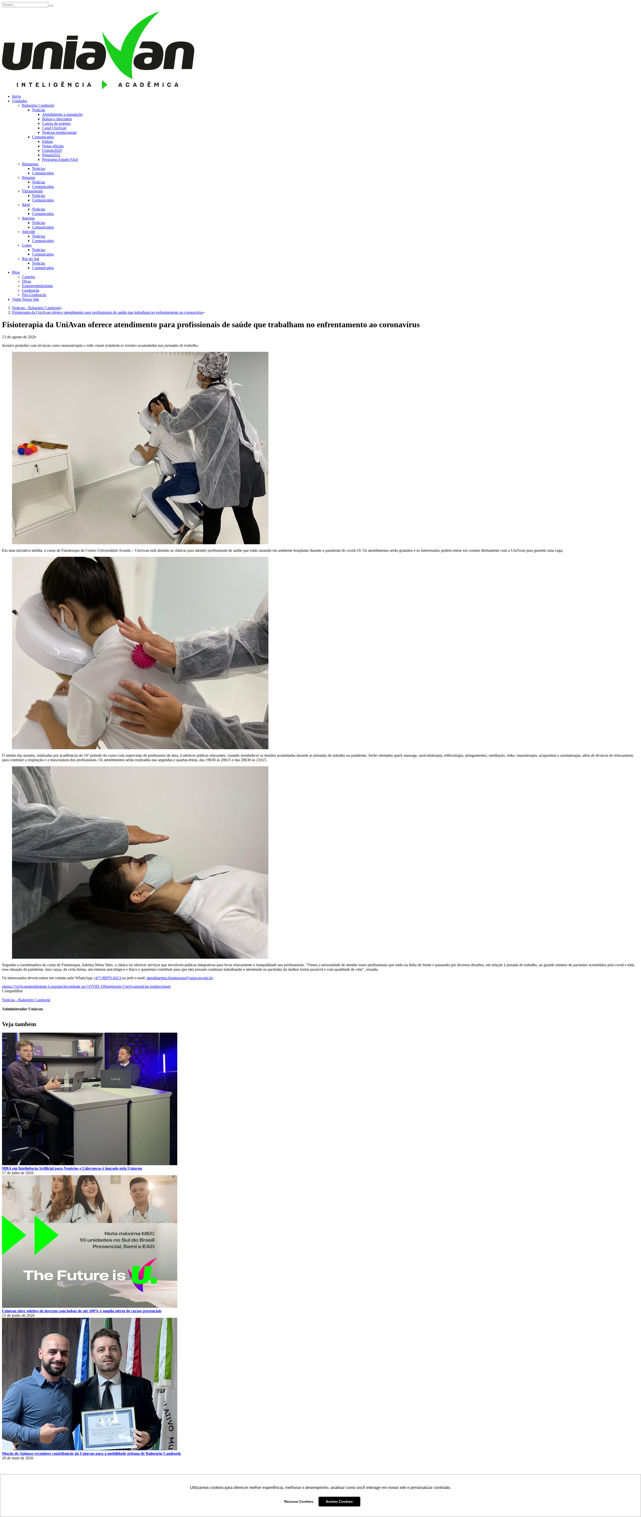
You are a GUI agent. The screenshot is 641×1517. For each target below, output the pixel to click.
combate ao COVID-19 (85, 986)
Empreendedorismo (37, 286)
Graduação (30, 290)
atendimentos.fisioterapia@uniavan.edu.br (179, 978)
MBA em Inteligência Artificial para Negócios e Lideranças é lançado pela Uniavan (72, 1168)
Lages (27, 245)
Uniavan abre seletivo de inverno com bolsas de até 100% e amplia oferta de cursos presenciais (82, 1311)
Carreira (28, 277)
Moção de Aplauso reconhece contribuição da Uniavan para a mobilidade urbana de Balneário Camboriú (91, 1453)
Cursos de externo (56, 123)
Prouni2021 (51, 155)
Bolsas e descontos (57, 119)
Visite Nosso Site (25, 299)
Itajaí (26, 204)
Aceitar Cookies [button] (339, 1501)
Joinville (28, 232)
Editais (47, 141)
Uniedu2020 (52, 150)
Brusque (28, 177)
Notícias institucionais (59, 132)
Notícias (38, 110)
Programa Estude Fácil (60, 159)
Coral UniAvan (54, 128)
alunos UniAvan (15, 986)
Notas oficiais (53, 146)
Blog (16, 272)
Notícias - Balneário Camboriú (26, 1000)
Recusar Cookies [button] (298, 1501)
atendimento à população (47, 986)
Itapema (28, 218)
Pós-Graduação (34, 295)
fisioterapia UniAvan (120, 986)
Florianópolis (32, 191)
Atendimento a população (62, 114)
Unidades (19, 101)
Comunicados (43, 137)
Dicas (26, 281)
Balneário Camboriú (38, 105)
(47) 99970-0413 (108, 978)
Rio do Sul (30, 259)
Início (16, 96)
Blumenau (30, 164)
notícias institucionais (154, 986)
